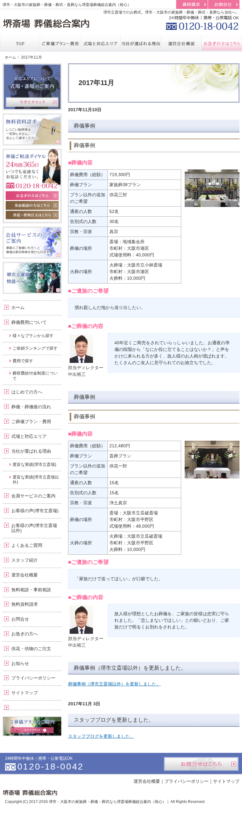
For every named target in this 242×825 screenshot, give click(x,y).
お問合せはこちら (201, 764)
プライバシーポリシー (33, 677)
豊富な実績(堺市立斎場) (34, 464)
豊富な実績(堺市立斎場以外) (36, 479)
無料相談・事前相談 (31, 589)
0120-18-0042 (201, 22)
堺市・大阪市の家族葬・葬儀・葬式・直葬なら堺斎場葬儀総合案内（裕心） (67, 5)
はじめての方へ (26, 391)
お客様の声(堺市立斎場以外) (34, 528)
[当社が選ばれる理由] (141, 43)
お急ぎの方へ (24, 633)
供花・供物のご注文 (31, 648)
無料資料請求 (24, 604)
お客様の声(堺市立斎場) (35, 510)
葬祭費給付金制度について (35, 376)
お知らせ (20, 663)
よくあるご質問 (26, 545)
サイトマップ (24, 692)
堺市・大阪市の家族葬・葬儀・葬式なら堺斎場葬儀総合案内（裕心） (107, 801)
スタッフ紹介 (24, 560)
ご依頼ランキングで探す (35, 348)
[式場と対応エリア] (100, 43)
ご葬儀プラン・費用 (31, 421)
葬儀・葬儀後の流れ (31, 406)
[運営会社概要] (181, 43)
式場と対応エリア (29, 436)
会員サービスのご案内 (33, 495)
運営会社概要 (24, 574)
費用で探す (23, 360)
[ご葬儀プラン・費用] (60, 43)
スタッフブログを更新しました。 (114, 720)
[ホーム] (20, 43)
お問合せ (20, 619)
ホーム (18, 307)
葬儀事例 (84, 126)
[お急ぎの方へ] (222, 43)
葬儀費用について (29, 322)
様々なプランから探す (33, 335)
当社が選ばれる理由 (31, 451)
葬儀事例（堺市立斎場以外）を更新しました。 (130, 668)
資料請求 (192, 4)
